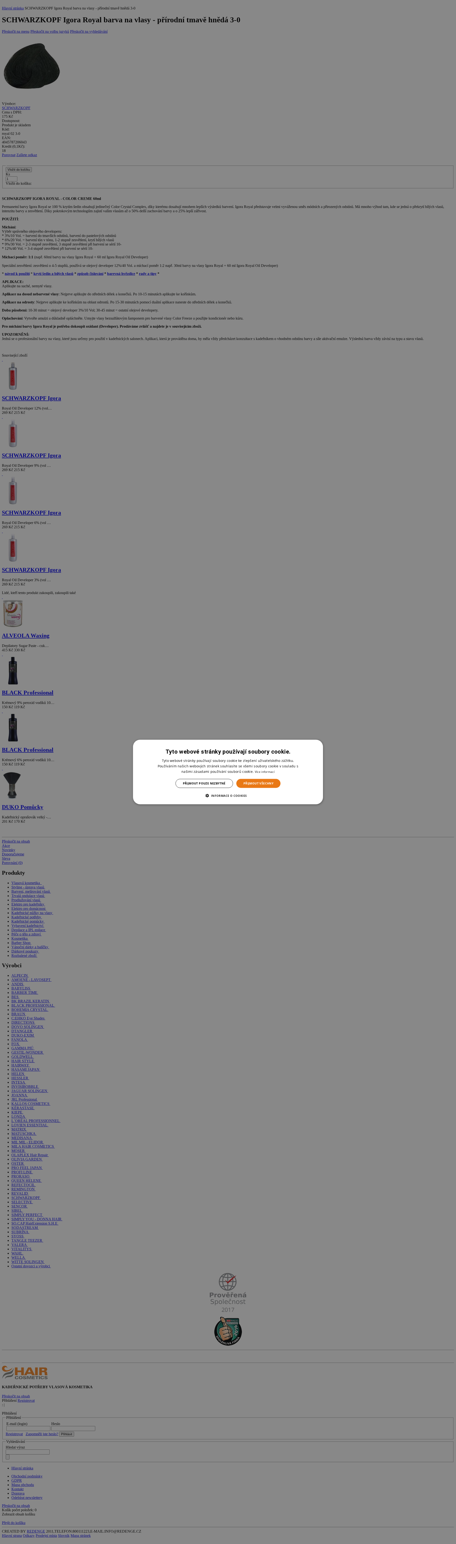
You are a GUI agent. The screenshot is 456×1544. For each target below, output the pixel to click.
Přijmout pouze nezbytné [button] (204, 783)
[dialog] (228, 772)
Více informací (265, 772)
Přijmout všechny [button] (258, 783)
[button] (228, 795)
